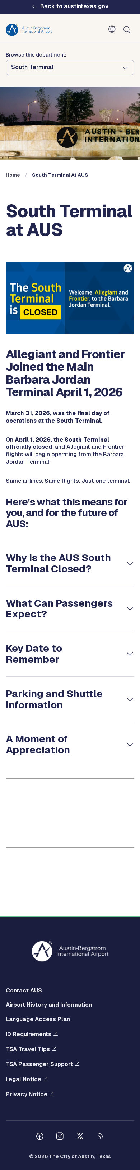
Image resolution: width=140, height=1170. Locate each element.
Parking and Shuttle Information (54, 699)
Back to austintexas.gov (74, 6)
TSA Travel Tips (28, 1049)
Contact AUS (24, 990)
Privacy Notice (26, 1094)
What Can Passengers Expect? (59, 609)
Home (13, 175)
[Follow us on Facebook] (40, 1137)
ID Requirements (28, 1034)
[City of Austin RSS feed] (100, 1137)
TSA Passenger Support (39, 1064)
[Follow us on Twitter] (80, 1137)
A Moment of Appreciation (38, 744)
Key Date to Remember (34, 654)
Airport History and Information (49, 1005)
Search (128, 30)
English (113, 29)
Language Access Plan (38, 1019)
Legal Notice (23, 1079)
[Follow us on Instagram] (60, 1137)
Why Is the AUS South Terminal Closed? (58, 563)
